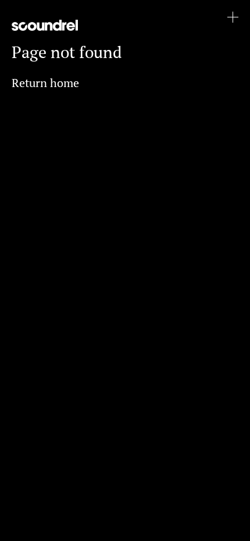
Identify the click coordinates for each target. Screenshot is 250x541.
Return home (45, 83)
